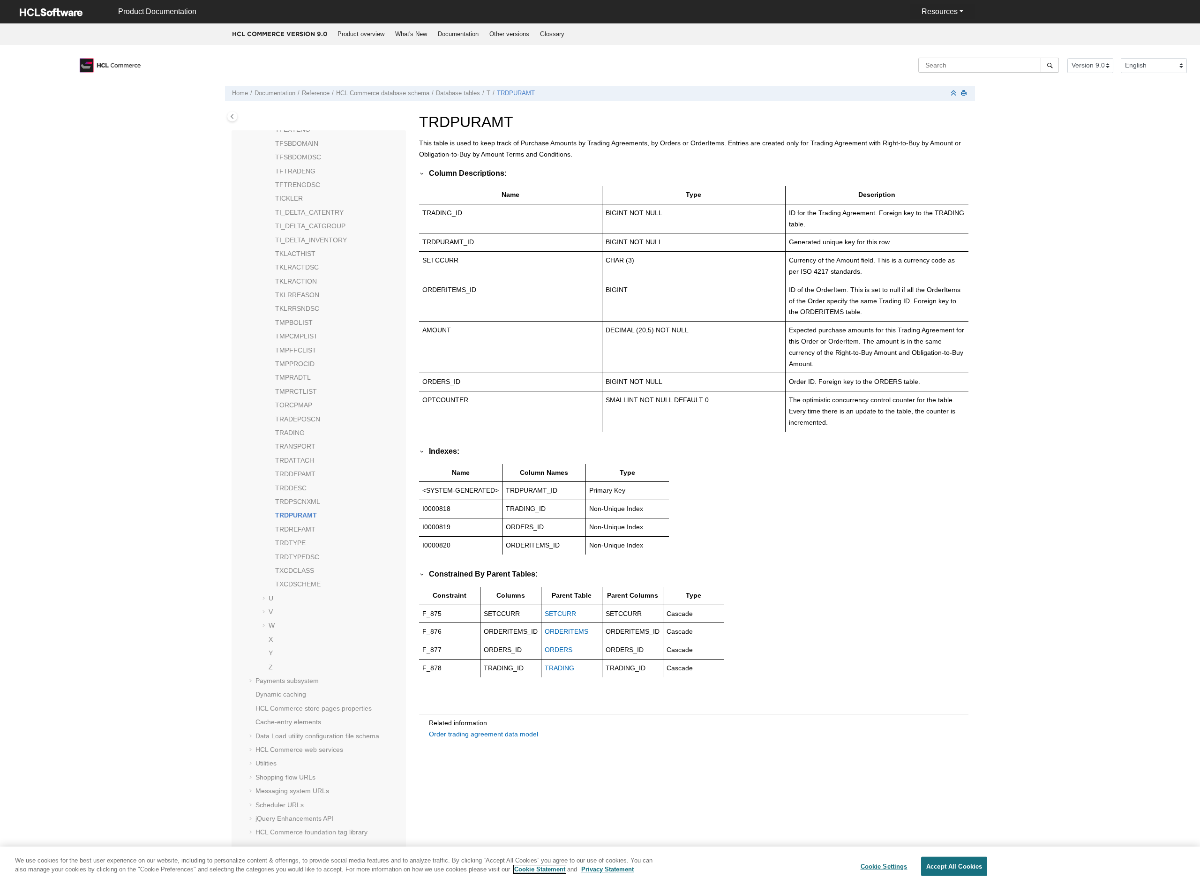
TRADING (290, 432)
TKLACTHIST (295, 253)
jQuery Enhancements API (294, 818)
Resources (940, 11)
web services (299, 749)
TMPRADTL (293, 377)
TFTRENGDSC (297, 184)
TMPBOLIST (294, 322)
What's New (411, 34)
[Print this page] (964, 93)
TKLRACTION (296, 281)
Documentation (458, 34)
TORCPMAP (293, 405)
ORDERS (558, 649)
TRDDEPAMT (295, 474)
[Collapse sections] (954, 93)
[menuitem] (361, 34)
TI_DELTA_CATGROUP (310, 226)
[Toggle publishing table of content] (232, 116)
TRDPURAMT (516, 93)
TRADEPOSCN (297, 419)
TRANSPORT (295, 446)
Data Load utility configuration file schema (317, 736)
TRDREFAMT (295, 529)
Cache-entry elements (288, 722)
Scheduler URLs (279, 805)
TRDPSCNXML (297, 501)
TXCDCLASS (294, 570)
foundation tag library (311, 832)
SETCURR (560, 613)
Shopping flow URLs (285, 777)
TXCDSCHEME (298, 584)
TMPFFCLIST (295, 350)
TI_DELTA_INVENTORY (311, 240)
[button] (271, 130)
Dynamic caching (280, 694)
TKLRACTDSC (297, 267)
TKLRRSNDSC (297, 308)
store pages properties (313, 708)
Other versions (509, 34)
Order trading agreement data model (483, 734)
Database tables (458, 93)
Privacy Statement (607, 869)
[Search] (1050, 65)
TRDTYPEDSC (297, 557)
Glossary (552, 34)
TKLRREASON (297, 295)
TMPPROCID (295, 364)
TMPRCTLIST (296, 391)
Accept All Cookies (954, 866)
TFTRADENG (295, 171)
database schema (382, 93)
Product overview (361, 34)
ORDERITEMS (566, 631)
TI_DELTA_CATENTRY (309, 212)
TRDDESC (291, 488)
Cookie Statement (539, 869)
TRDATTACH (294, 460)
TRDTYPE (290, 543)
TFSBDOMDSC (298, 157)
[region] (600, 866)
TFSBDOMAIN (296, 143)
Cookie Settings (884, 866)
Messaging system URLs (292, 791)
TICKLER (289, 198)
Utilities (266, 763)
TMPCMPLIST (296, 336)
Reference (316, 93)
